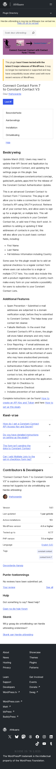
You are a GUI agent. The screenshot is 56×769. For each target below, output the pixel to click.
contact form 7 (46, 557)
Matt (7, 706)
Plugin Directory (10, 13)
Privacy (7, 667)
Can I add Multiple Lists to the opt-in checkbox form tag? (19, 458)
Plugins (33, 662)
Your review (9, 587)
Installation (11, 127)
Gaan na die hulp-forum (15, 608)
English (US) (47, 545)
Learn (6, 677)
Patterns (33, 667)
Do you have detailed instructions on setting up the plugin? (20, 436)
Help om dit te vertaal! (28, 23)
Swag (33, 692)
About (6, 652)
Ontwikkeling (12, 135)
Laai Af (8, 101)
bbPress (9, 711)
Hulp (8, 142)
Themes (33, 657)
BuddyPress (11, 716)
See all (49, 587)
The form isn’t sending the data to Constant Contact (17, 447)
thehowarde (14, 93)
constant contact (45, 551)
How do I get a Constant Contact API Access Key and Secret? (21, 425)
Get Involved (36, 677)
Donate (34, 687)
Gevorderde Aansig (13, 565)
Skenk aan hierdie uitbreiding (18, 634)
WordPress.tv (11, 692)
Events (33, 682)
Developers (9, 687)
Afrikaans (14, 729)
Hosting (7, 662)
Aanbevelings (13, 120)
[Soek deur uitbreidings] (33, 33)
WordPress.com (12, 701)
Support (7, 682)
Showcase (34, 652)
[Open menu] (51, 4)
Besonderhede (13, 112)
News (6, 657)
